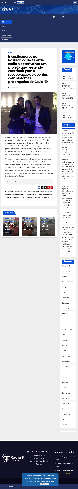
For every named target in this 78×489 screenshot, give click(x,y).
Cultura (64, 292)
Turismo (65, 419)
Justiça (64, 345)
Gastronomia (67, 329)
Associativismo (67, 282)
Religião (65, 382)
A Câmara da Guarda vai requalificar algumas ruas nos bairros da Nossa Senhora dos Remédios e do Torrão (15, 194)
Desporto (44, 218)
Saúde (64, 388)
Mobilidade (66, 361)
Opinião (65, 366)
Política (31, 221)
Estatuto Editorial (39, 455)
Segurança (66, 393)
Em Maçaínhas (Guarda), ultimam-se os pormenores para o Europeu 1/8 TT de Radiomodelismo (47, 225)
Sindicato (65, 404)
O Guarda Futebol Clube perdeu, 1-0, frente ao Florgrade (67, 217)
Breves (64, 287)
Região (64, 377)
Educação (65, 314)
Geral (10, 52)
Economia (65, 308)
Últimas (65, 425)
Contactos (6, 40)
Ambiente (65, 276)
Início (4, 26)
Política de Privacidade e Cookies (39, 462)
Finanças (65, 324)
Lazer (64, 351)
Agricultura (66, 271)
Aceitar (44, 484)
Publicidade (6, 35)
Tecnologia (66, 414)
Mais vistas (66, 356)
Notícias (5, 31)
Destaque (8, 218)
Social (12, 221)
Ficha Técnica (39, 458)
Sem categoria (67, 398)
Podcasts (67, 16)
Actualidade (66, 266)
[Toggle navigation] (27, 17)
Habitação (65, 340)
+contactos (67, 473)
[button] (74, 17)
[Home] (6, 22)
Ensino (64, 319)
